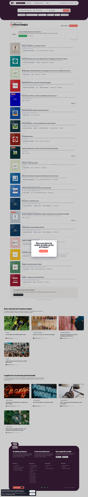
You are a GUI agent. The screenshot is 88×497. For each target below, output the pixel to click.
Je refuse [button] (32, 494)
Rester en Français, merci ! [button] (43, 254)
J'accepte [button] (32, 491)
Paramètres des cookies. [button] (10, 494)
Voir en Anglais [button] (43, 251)
